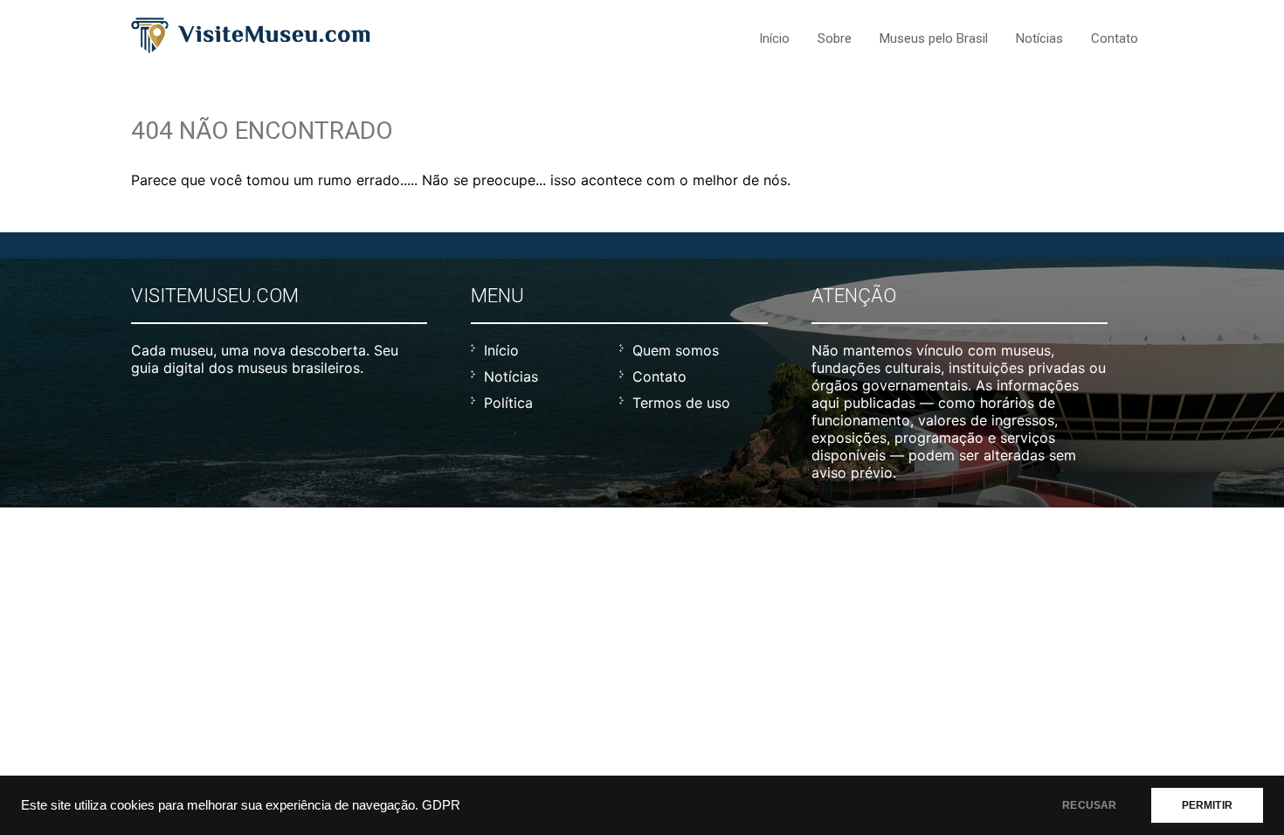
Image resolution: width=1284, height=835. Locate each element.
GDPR (441, 805)
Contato (1114, 38)
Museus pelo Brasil (934, 38)
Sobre (835, 38)
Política (508, 402)
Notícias (1039, 38)
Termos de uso (681, 402)
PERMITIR (1207, 805)
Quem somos (675, 350)
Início (774, 38)
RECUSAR (1089, 805)
